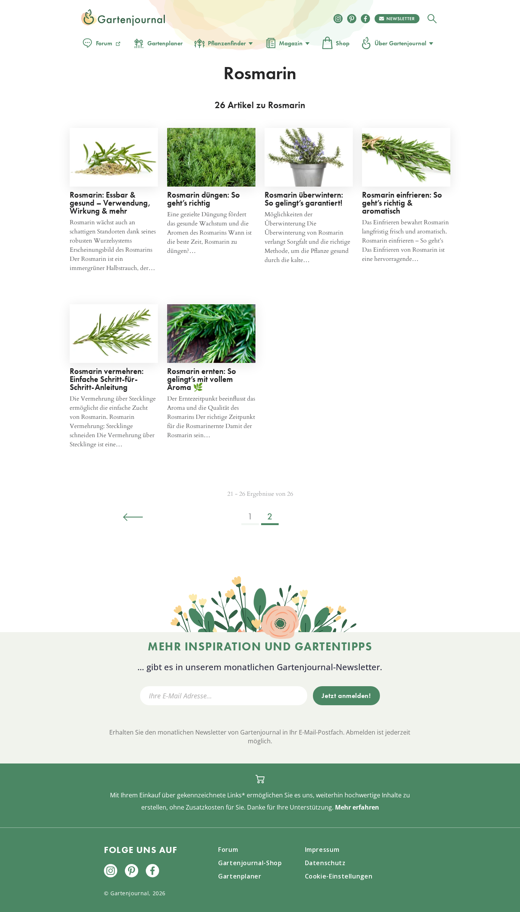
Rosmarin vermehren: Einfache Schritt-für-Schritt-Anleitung (107, 379)
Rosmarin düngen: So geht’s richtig (203, 199)
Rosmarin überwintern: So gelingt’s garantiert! (304, 199)
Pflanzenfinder (227, 43)
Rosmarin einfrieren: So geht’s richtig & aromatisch (402, 203)
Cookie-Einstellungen (339, 876)
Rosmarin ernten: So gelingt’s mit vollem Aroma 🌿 (201, 379)
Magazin (291, 43)
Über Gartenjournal (400, 43)
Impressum (322, 849)
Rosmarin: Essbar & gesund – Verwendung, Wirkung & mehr (110, 203)
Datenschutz (325, 863)
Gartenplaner (165, 43)
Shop (342, 43)
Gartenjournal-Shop (250, 863)
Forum (104, 43)
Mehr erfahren (357, 807)
